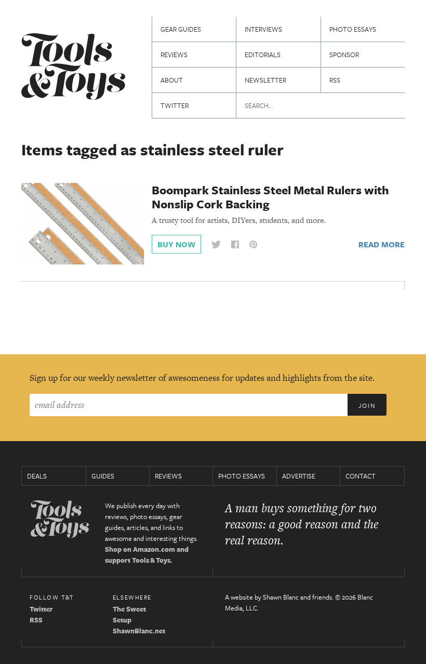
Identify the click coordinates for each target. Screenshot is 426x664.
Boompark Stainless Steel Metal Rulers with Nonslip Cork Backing (270, 197)
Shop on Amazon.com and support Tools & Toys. (147, 554)
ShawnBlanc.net (139, 631)
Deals (37, 476)
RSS (334, 80)
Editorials (263, 54)
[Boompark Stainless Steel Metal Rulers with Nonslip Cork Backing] (82, 223)
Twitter (175, 105)
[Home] (73, 67)
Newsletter (265, 80)
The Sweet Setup (129, 614)
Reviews (174, 54)
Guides (102, 476)
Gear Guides (181, 29)
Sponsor (344, 54)
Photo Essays (352, 29)
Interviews (263, 29)
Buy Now (176, 244)
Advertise (298, 476)
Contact (360, 476)
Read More (381, 244)
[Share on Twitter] (216, 244)
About (172, 80)
